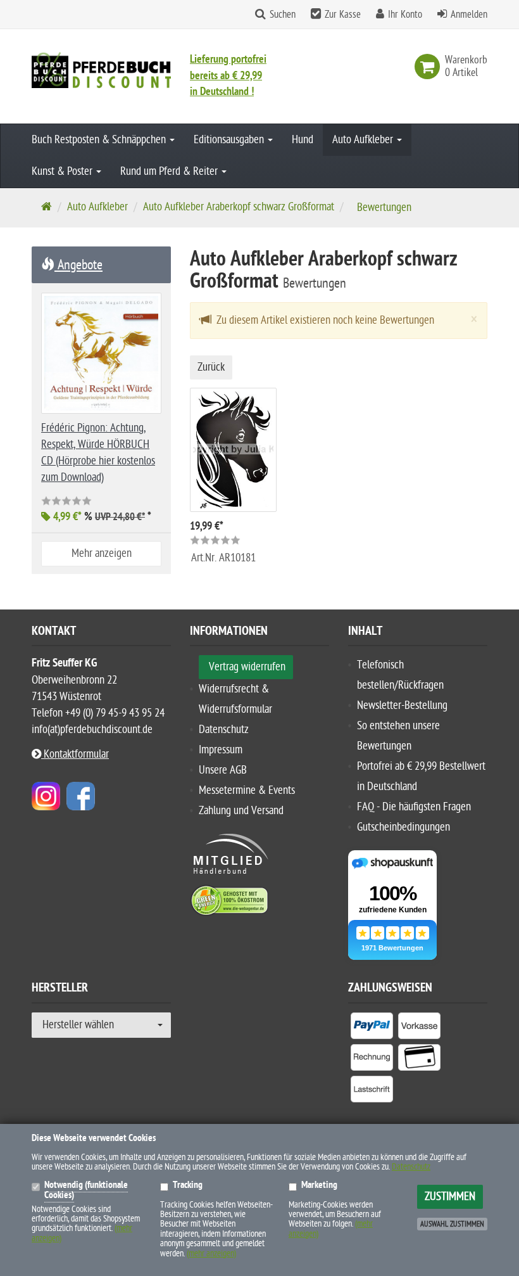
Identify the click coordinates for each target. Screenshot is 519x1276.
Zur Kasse (343, 14)
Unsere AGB (223, 770)
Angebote (78, 264)
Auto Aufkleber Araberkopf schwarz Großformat (238, 207)
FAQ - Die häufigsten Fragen (414, 806)
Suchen (283, 14)
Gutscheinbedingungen (403, 827)
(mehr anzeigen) (211, 1253)
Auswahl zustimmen (452, 1224)
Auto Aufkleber (364, 139)
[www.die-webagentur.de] (46, 796)
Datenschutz (224, 729)
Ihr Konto (405, 14)
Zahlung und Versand (241, 810)
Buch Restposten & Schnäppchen (100, 139)
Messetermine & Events (247, 790)
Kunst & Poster (63, 171)
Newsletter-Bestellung (402, 705)
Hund (302, 139)
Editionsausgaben (230, 139)
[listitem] (372, 1028)
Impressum (220, 749)
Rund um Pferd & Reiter (170, 171)
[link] (430, 66)
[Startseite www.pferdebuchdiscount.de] (101, 70)
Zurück (211, 367)
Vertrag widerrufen (247, 666)
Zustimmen (450, 1196)
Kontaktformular (75, 754)
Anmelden (469, 14)
